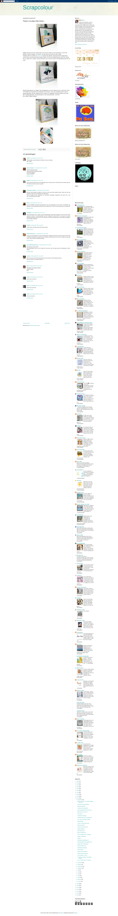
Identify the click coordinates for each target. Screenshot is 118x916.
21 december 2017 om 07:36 (40, 168)
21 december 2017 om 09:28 (42, 190)
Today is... (79, 838)
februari (79, 879)
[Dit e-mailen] (39, 149)
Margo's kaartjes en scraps (83, 504)
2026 (77, 781)
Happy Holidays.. (81, 828)
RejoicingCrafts (80, 526)
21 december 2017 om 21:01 (45, 244)
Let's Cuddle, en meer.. (82, 855)
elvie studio (79, 754)
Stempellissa (80, 632)
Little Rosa (79, 414)
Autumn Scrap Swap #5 (82, 827)
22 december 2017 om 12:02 (36, 277)
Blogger (75, 912)
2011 (77, 893)
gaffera (61, 912)
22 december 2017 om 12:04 (36, 294)
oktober (79, 864)
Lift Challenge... (80, 514)
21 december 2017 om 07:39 (36, 180)
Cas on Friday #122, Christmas (84, 860)
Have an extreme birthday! (83, 804)
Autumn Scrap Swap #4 (82, 853)
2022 (77, 788)
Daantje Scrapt (80, 492)
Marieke (78, 370)
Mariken (83, 20)
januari (79, 881)
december (80, 799)
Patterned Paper (80, 382)
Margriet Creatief (81, 609)
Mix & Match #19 (81, 830)
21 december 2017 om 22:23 (37, 256)
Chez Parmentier (80, 449)
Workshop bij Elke (81, 806)
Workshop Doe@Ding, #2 (83, 840)
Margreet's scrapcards (82, 215)
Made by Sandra (80, 690)
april (79, 875)
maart (79, 877)
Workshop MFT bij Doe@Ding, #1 (84, 842)
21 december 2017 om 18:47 (37, 225)
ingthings (79, 598)
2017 (77, 798)
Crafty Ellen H (80, 469)
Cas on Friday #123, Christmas (84, 834)
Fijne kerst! (79, 813)
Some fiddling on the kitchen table (84, 322)
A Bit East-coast (80, 710)
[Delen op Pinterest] (45, 149)
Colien (28, 158)
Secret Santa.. (80, 849)
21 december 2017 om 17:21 (38, 212)
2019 (77, 794)
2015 (77, 885)
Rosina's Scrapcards (81, 587)
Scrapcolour (38, 7)
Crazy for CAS (80, 679)
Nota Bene (79, 644)
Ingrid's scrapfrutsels (82, 334)
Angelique (29, 212)
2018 (77, 796)
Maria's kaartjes (80, 719)
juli (78, 870)
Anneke (28, 225)
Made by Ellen (80, 535)
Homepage (47, 323)
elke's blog (79, 461)
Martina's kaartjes (81, 251)
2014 (77, 887)
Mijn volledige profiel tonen (81, 44)
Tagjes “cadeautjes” (81, 836)
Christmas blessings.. (82, 815)
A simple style (80, 742)
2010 (77, 895)
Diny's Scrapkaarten (81, 239)
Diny (28, 265)
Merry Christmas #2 (81, 832)
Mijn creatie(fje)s (80, 299)
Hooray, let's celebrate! (82, 851)
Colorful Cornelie (80, 393)
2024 (77, 784)
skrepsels (79, 275)
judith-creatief (80, 668)
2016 (77, 883)
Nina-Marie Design (81, 405)
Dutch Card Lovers (81, 437)
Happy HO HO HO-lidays (82, 844)
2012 (77, 891)
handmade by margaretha (83, 656)
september (80, 866)
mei (78, 873)
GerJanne (79, 480)
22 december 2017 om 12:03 (36, 285)
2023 (77, 786)
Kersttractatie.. (80, 821)
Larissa (28, 256)
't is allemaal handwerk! (82, 310)
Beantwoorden (30, 163)
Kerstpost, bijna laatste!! (82, 808)
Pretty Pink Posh (80, 702)
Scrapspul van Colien (81, 227)
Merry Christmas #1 (81, 845)
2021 (77, 790)
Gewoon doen (80, 563)
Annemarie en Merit (31, 190)
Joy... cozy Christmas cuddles (83, 819)
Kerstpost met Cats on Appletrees (84, 817)
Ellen (28, 202)
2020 (77, 792)
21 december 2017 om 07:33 (36, 158)
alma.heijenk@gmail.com (32, 244)
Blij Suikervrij (80, 555)
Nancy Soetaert (30, 168)
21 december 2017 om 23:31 (35, 265)
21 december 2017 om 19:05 (41, 233)
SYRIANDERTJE (80, 205)
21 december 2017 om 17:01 (35, 202)
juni (78, 872)
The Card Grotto (80, 287)
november (80, 862)
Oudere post (67, 323)
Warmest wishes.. (81, 825)
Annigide (79, 425)
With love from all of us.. (82, 812)
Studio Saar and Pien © (82, 765)
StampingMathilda (81, 543)
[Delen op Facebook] (43, 149)
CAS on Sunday (80, 263)
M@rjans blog (80, 358)
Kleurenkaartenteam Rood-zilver (84, 810)
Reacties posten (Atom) (35, 325)
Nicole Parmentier (31, 233)
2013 (77, 889)
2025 (77, 783)
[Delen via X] (42, 149)
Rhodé (28, 180)
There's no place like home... (83, 823)
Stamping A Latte (81, 620)
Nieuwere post (26, 323)
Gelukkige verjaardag (82, 847)
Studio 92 (39, 55)
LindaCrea (79, 575)
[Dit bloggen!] (40, 149)
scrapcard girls (80, 346)
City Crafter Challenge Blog (83, 730)
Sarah (28, 277)
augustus (80, 868)
